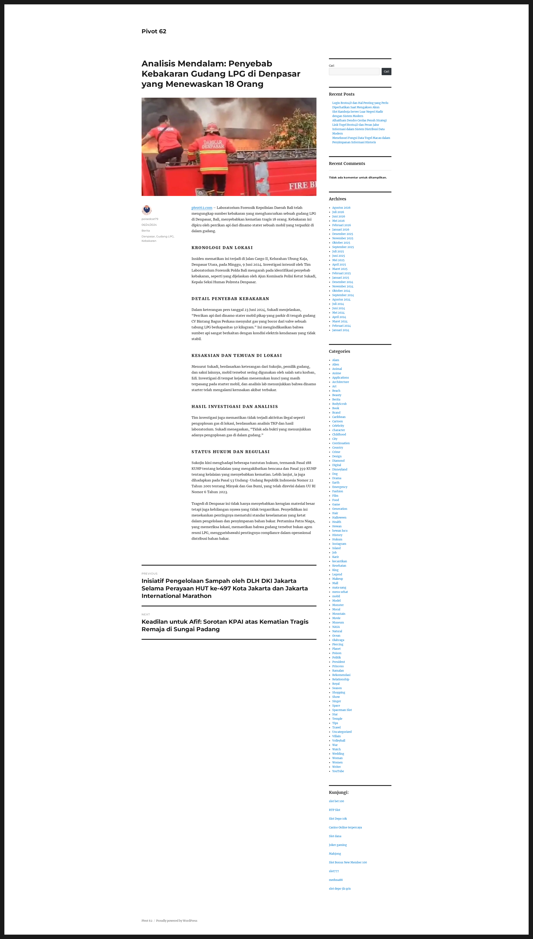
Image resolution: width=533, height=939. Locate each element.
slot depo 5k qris (340, 888)
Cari (331, 65)
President (338, 662)
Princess (338, 666)
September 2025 (343, 247)
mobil (336, 596)
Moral (336, 609)
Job (334, 552)
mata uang (339, 587)
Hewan (337, 526)
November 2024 (342, 286)
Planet (336, 649)
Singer (336, 701)
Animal (337, 369)
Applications (340, 377)
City (334, 439)
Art (334, 386)
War (335, 745)
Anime (336, 373)
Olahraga (338, 640)
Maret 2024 (339, 321)
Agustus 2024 (341, 299)
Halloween (339, 517)
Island (336, 548)
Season (337, 688)
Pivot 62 (154, 31)
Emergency (339, 487)
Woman (337, 758)
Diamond (338, 461)
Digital (336, 465)
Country (337, 447)
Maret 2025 (339, 269)
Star (335, 714)
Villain (336, 736)
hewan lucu (339, 530)
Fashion (337, 491)
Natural (337, 631)
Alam (335, 360)
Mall (335, 583)
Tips (335, 723)
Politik (336, 657)
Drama (336, 478)
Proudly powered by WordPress (176, 921)
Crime (336, 452)
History (337, 535)
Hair (335, 513)
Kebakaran (149, 240)
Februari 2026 (341, 225)
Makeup (337, 579)
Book (335, 408)
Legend (337, 574)
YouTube (338, 771)
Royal (336, 684)
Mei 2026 (338, 221)
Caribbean (339, 417)
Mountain (338, 614)
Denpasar (148, 236)
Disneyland (339, 469)
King (335, 570)
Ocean (336, 635)
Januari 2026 (340, 229)
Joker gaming (338, 845)
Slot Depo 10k (338, 819)
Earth (336, 482)
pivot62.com (202, 208)
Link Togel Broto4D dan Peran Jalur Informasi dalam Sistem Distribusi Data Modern (358, 129)
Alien (335, 364)
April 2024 (339, 317)
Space (336, 705)
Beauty (336, 395)
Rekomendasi (341, 675)
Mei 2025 (338, 260)
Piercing (337, 644)
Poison (336, 653)
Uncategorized (342, 732)
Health (336, 522)
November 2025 (342, 238)
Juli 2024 (338, 304)
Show (336, 697)
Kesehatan (339, 565)
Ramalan (338, 670)
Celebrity (338, 426)
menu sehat (340, 592)
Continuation (341, 443)
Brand (336, 412)
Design (337, 456)
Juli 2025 (338, 251)
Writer (336, 767)
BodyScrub (339, 404)
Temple (337, 719)
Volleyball (338, 740)
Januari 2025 (340, 277)
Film (335, 496)
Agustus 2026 (341, 207)
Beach (336, 391)
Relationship (340, 679)
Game (336, 504)
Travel (336, 727)
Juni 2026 (338, 216)
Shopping (338, 692)
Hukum (337, 539)
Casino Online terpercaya (345, 827)
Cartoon (337, 421)
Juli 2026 (338, 212)
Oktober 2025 (341, 242)
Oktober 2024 (341, 291)
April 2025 (339, 264)
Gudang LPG (165, 236)
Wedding (338, 754)
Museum (338, 622)
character (338, 430)
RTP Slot (334, 810)
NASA (336, 627)
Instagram (339, 544)
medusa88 (336, 880)
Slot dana (335, 836)
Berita (146, 230)
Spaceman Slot (342, 710)
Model (336, 600)
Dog (335, 474)
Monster (338, 605)
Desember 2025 (342, 234)
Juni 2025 (338, 256)
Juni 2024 (338, 308)
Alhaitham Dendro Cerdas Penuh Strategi (359, 120)
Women (337, 762)
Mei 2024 (338, 312)
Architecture (340, 382)
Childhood (339, 434)
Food (335, 500)
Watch (336, 749)
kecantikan (339, 561)
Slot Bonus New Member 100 (348, 862)
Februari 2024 (341, 326)
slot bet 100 (336, 801)
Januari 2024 (340, 330)
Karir (335, 557)
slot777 (334, 871)
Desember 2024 (342, 282)
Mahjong (335, 853)
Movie (336, 618)
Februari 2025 (341, 273)
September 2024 (343, 295)
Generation (339, 509)
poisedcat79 (150, 219)
